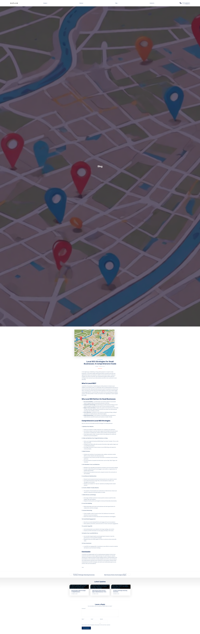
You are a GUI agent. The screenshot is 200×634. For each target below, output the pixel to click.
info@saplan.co (187, 3)
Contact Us (152, 3)
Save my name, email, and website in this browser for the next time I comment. (96, 624)
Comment (84, 608)
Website (101, 619)
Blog (116, 3)
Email (92, 619)
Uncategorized (100, 359)
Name (83, 619)
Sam (97, 366)
